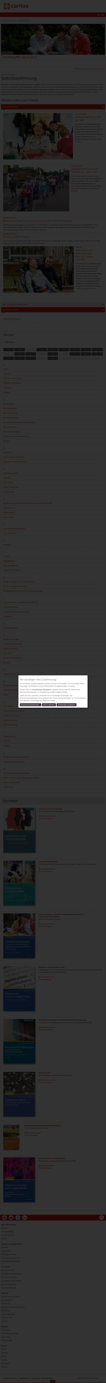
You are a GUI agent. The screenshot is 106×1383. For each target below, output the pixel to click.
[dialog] (53, 691)
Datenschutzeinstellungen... (30, 705)
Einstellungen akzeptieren (66, 705)
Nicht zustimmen (49, 705)
